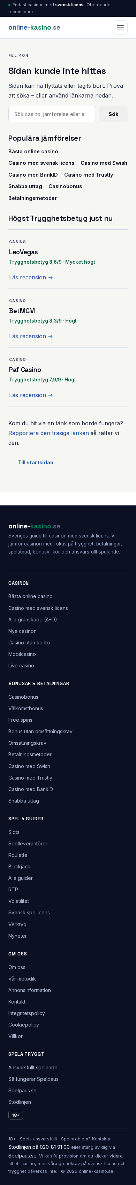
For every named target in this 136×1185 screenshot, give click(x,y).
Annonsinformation (29, 990)
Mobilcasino (22, 654)
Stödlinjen (19, 1102)
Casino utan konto (29, 642)
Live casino (21, 665)
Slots (14, 832)
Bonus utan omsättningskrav (40, 731)
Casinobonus (65, 186)
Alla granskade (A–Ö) (32, 619)
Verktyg (17, 924)
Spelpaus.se (22, 1090)
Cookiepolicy (23, 1025)
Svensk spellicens (29, 912)
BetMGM (22, 311)
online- (34, 27)
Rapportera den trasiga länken (48, 432)
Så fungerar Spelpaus (33, 1079)
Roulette (18, 855)
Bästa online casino (33, 151)
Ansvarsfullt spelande (33, 1067)
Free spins (20, 720)
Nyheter (17, 936)
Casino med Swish (104, 163)
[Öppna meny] (120, 27)
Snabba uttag (25, 186)
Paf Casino (25, 370)
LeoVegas (23, 252)
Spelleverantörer (27, 843)
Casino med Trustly (88, 175)
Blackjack (19, 866)
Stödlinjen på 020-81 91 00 (39, 1147)
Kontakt (16, 1002)
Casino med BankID (33, 175)
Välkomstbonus (25, 708)
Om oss (16, 967)
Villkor (15, 1036)
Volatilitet (18, 901)
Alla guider (20, 878)
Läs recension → (31, 277)
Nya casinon (22, 631)
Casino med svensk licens (41, 163)
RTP (13, 889)
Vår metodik (22, 979)
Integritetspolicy (26, 1013)
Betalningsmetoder (32, 198)
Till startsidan (35, 462)
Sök (113, 114)
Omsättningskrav (27, 743)
